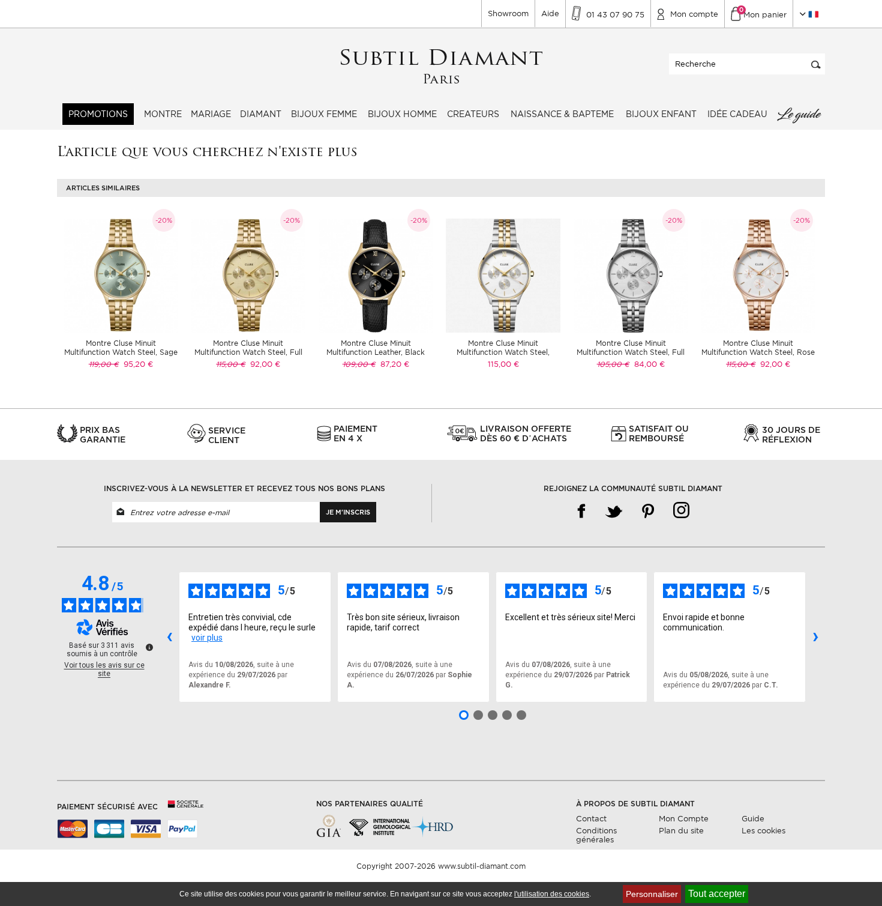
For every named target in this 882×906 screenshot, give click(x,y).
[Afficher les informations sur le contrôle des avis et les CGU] (149, 647)
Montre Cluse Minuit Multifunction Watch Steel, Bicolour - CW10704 (503, 352)
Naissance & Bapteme (562, 114)
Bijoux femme (324, 114)
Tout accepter (716, 894)
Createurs (473, 114)
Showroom (508, 13)
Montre (163, 114)
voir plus (207, 637)
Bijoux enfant (661, 114)
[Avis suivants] (815, 637)
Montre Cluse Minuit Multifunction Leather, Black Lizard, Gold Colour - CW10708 (375, 352)
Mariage (211, 114)
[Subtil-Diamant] (441, 66)
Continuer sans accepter (839, 873)
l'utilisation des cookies (551, 894)
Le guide (798, 114)
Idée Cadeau (737, 114)
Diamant (260, 114)
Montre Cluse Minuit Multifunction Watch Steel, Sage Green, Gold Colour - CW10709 (121, 352)
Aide (550, 13)
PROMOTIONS (98, 114)
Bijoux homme (402, 114)
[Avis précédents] (169, 637)
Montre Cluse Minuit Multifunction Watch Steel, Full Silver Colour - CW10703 (631, 352)
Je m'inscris (348, 512)
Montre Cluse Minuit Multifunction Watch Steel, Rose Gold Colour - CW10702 (758, 352)
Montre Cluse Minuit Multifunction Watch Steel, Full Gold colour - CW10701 (248, 352)
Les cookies (763, 830)
